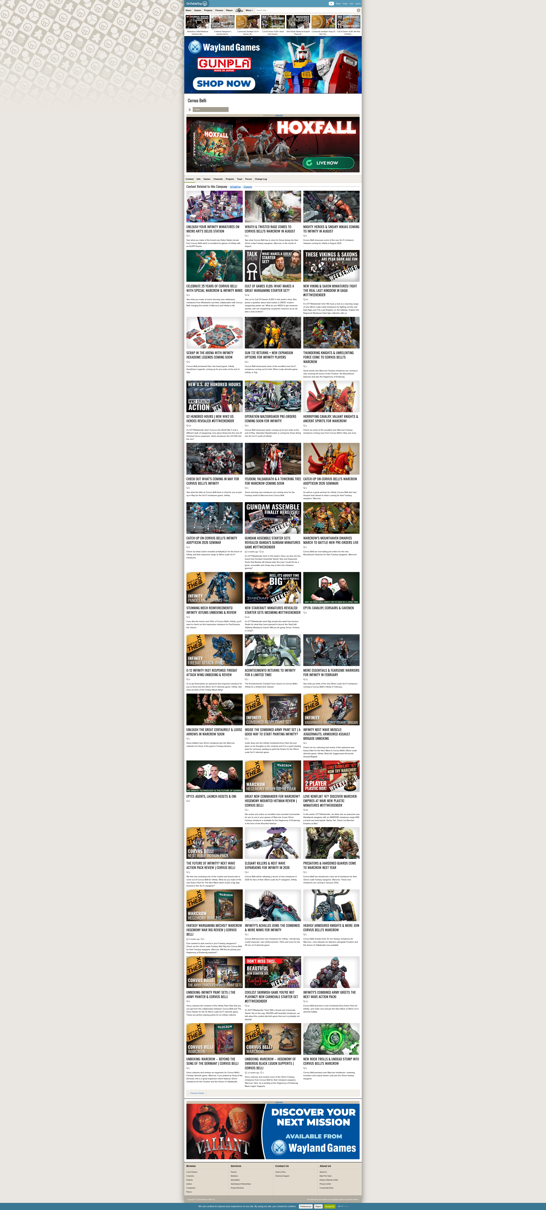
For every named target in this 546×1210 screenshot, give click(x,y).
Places (229, 10)
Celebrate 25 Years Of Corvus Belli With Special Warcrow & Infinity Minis (214, 288)
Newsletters (235, 1180)
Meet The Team (326, 1176)
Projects (208, 10)
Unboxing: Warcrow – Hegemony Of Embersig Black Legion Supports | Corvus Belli (270, 1063)
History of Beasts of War (329, 1180)
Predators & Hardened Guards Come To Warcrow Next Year (329, 865)
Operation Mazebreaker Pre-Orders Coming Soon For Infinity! (270, 418)
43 (248, 617)
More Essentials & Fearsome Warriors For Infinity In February (331, 672)
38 (307, 810)
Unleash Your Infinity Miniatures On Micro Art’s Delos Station (212, 228)
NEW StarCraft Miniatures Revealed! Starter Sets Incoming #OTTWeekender (273, 610)
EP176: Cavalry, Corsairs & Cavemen (328, 608)
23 (190, 426)
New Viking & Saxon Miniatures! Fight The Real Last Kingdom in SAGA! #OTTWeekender (330, 290)
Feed (345, 3)
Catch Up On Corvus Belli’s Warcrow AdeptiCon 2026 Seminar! (330, 481)
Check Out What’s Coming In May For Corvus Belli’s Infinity (212, 481)
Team (239, 179)
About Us (323, 1172)
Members (234, 1176)
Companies (190, 1188)
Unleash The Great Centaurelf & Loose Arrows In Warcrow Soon (214, 731)
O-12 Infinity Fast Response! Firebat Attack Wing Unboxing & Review (211, 672)
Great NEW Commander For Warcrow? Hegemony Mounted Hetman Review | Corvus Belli (272, 800)
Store (338, 3)
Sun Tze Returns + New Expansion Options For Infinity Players (269, 354)
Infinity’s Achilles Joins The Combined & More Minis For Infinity (272, 927)
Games (197, 10)
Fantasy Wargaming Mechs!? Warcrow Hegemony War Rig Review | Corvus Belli (214, 930)
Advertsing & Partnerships (241, 1184)
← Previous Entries (196, 1093)
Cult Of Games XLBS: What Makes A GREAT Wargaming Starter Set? (269, 288)
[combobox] (308, 10)
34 (307, 300)
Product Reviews (237, 1188)
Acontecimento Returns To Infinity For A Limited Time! (270, 672)
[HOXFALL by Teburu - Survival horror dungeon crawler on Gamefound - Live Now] (273, 172)
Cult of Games (191, 1172)
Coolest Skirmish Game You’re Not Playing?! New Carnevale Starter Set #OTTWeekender (271, 996)
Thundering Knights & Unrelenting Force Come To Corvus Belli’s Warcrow (328, 357)
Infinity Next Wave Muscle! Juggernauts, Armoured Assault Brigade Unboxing (326, 734)
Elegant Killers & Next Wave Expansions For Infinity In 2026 (267, 865)
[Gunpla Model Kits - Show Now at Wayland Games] (273, 64)
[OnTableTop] (196, 3)
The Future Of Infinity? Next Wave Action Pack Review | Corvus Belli (210, 865)
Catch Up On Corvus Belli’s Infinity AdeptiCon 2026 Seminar (211, 540)
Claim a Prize (280, 1172)
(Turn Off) (279, 115)
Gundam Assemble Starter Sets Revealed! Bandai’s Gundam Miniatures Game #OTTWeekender (272, 542)
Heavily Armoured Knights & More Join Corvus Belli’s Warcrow (331, 927)
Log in (358, 3)
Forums (219, 10)
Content (190, 179)
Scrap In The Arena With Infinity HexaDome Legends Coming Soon (209, 354)
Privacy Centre (325, 1184)
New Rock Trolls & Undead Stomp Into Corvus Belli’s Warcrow (331, 1061)
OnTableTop (235, 187)
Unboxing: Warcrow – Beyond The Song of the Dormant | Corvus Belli (212, 1061)
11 (307, 680)
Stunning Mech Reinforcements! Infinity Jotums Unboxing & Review (211, 610)
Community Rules (326, 1188)
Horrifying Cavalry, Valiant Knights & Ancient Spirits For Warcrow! (330, 418)
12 (307, 1002)
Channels (218, 179)
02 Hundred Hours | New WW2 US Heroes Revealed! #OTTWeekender (210, 418)
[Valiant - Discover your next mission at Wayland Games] (273, 1159)
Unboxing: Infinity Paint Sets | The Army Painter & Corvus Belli (210, 994)
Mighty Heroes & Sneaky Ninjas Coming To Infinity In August (331, 228)
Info (198, 179)
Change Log (261, 179)
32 (248, 295)
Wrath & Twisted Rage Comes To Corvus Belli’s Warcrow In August (270, 228)
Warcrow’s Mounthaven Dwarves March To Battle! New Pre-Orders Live (330, 540)
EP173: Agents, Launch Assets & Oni (211, 796)
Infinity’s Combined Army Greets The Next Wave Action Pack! (329, 994)
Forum (248, 179)
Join (351, 3)
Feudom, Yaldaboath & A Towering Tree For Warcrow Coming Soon (273, 481)
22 (263, 552)
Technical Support (282, 1176)
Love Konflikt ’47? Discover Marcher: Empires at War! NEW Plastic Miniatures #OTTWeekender (330, 800)
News (188, 10)
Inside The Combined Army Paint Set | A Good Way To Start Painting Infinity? (272, 731)
